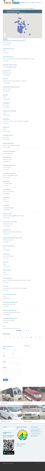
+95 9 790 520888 (6, 147)
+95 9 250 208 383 (6, 99)
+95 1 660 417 (5, 201)
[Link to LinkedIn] (38, 463)
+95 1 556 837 (5, 282)
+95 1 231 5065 (6, 169)
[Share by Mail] (40, 337)
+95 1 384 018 (5, 52)
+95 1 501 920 (5, 123)
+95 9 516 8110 (6, 306)
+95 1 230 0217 (6, 274)
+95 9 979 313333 (6, 44)
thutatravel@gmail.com (36, 433)
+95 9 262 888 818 (6, 298)
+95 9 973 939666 (6, 74)
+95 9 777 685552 (6, 107)
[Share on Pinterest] (18, 337)
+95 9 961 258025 (6, 83)
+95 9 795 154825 (6, 217)
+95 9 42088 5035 (6, 193)
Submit (5, 379)
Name (4, 348)
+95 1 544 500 (5, 242)
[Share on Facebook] (5, 337)
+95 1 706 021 (5, 322)
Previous (5, 39)
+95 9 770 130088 (6, 131)
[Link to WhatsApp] (41, 463)
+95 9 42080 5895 (6, 161)
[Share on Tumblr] (27, 337)
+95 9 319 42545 (6, 115)
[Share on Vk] (31, 337)
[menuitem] (7, 2)
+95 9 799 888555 (6, 250)
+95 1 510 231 (5, 185)
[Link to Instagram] (36, 463)
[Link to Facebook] (34, 463)
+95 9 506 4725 (6, 258)
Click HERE (5, 436)
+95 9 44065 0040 (6, 209)
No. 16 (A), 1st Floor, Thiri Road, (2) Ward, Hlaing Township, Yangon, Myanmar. (36, 430)
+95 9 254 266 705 (6, 233)
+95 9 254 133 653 (6, 177)
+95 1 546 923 (5, 60)
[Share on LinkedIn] (22, 337)
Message (4, 367)
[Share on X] (9, 337)
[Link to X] (39, 463)
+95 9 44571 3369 (6, 91)
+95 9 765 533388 (6, 225)
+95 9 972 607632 (6, 139)
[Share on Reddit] (35, 337)
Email (4, 355)
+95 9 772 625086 (6, 314)
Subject (4, 361)
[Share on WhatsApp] (14, 337)
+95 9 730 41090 (6, 266)
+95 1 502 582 (5, 290)
